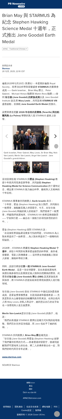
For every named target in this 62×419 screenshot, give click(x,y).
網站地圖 (46, 406)
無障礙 (38, 410)
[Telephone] (52, 4)
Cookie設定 (26, 410)
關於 (30, 389)
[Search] (58, 4)
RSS (55, 406)
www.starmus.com (11, 357)
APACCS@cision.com (32, 398)
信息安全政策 (32, 406)
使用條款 (7, 406)
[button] (31, 138)
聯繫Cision (31, 382)
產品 (30, 386)
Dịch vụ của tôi (30, 392)
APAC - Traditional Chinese (14, 49)
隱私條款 (19, 406)
